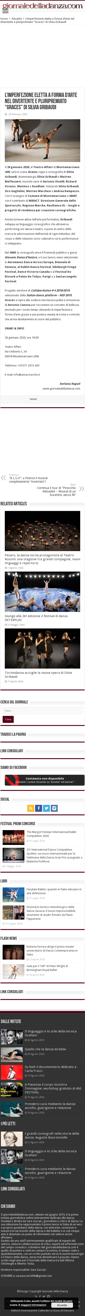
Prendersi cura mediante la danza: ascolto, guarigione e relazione (50, 1106)
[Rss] (30, 808)
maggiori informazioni (33, 1304)
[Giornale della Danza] (42, 6)
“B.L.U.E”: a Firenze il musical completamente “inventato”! (28, 478)
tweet (33, 399)
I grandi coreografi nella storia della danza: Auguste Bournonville (52, 1135)
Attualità (17, 18)
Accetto (62, 1305)
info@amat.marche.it (27, 374)
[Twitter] (46, 808)
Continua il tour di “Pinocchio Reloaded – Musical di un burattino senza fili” (56, 490)
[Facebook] (38, 808)
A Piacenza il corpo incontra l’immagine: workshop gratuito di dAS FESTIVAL (53, 1088)
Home (4, 18)
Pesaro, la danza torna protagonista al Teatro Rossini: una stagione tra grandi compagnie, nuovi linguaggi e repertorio (42, 559)
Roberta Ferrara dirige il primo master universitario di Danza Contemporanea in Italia (52, 950)
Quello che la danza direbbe (45, 1049)
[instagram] (54, 808)
